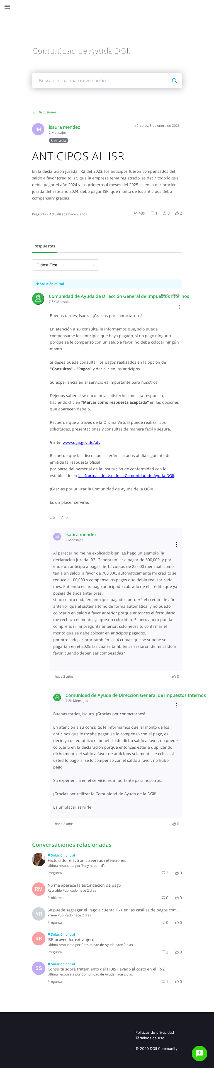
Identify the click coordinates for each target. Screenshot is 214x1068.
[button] (139, 213)
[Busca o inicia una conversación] (174, 80)
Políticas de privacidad (154, 1032)
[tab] (44, 246)
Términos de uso (149, 1038)
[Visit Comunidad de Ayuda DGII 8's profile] (38, 299)
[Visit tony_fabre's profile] (38, 859)
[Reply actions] (176, 545)
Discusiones (47, 112)
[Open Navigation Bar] (8, 6)
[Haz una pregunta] (199, 1053)
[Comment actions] (179, 307)
